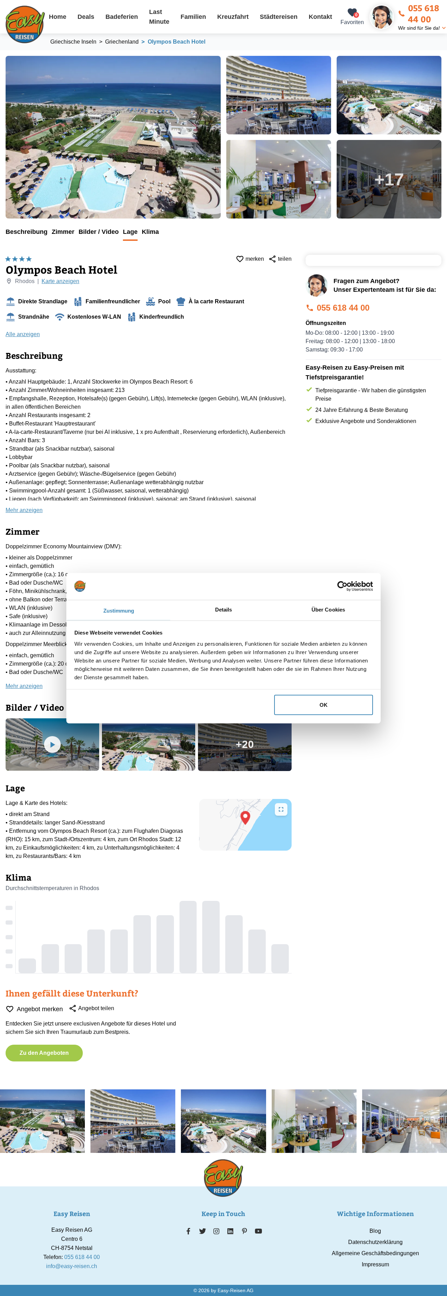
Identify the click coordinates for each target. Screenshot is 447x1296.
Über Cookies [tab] (328, 609)
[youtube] (258, 1231)
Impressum (375, 1264)
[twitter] (203, 1231)
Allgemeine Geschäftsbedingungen (375, 1253)
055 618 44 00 (423, 13)
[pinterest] (244, 1231)
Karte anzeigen (60, 281)
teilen (285, 259)
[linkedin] (230, 1231)
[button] (245, 818)
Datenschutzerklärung (375, 1242)
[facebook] (188, 1231)
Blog (375, 1231)
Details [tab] (223, 609)
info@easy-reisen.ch (71, 1266)
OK (324, 705)
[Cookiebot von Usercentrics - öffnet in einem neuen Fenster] (342, 586)
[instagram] (216, 1231)
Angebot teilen (96, 1008)
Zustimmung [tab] (118, 610)
